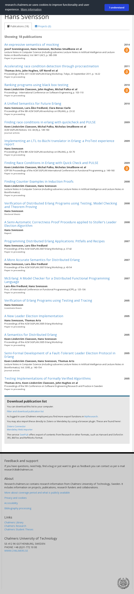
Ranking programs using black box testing (36, 85)
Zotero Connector (16, 426)
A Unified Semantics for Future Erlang (32, 103)
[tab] (18, 26)
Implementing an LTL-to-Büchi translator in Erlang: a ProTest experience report (59, 142)
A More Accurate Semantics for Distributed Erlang (42, 260)
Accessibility (11, 503)
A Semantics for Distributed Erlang (30, 335)
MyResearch (91, 416)
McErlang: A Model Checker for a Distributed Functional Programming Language (57, 280)
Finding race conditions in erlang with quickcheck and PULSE (50, 122)
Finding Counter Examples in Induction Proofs (38, 181)
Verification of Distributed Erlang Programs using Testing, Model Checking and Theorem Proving (60, 205)
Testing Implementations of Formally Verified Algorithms (47, 378)
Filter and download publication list (25, 411)
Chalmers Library (13, 522)
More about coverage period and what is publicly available (37, 492)
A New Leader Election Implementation (33, 316)
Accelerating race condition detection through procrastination (51, 66)
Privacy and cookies (15, 497)
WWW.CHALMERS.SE (16, 550)
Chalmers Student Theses (18, 529)
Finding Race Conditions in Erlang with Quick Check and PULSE (51, 163)
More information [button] (31, 9)
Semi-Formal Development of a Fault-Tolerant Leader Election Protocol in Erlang (59, 355)
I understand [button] (116, 7)
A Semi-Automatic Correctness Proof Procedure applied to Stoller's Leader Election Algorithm (60, 224)
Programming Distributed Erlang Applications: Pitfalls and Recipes (54, 241)
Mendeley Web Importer (20, 429)
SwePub (24, 434)
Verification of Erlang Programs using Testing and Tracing (48, 300)
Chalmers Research (15, 526)
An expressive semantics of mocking (31, 44)
